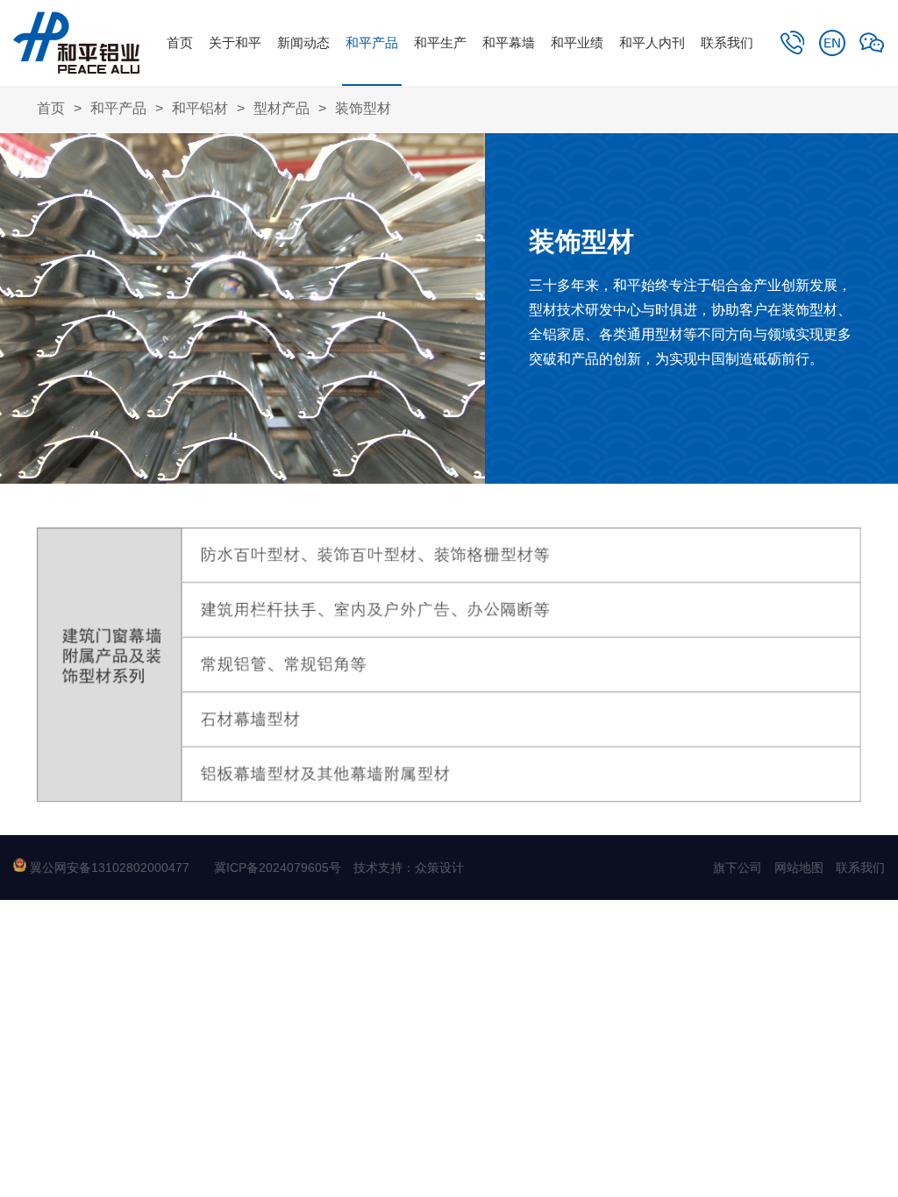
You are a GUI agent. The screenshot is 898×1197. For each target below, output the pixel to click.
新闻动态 (303, 42)
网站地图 (798, 868)
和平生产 (440, 42)
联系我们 (727, 42)
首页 (180, 42)
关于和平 (235, 42)
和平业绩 (577, 42)
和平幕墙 (508, 42)
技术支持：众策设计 (408, 868)
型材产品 (281, 108)
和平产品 (372, 42)
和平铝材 (200, 108)
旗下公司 (737, 868)
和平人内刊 (652, 42)
